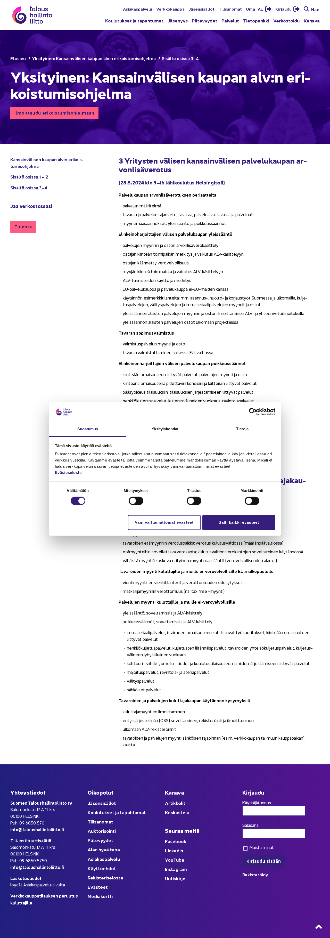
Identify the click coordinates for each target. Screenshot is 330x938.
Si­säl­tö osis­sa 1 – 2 (29, 177)
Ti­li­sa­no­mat (230, 9)
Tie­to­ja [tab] (242, 429)
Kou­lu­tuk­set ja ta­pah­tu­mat (134, 20)
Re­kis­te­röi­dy (255, 874)
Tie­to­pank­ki (256, 20)
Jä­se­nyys (178, 20)
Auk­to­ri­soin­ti (102, 831)
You (169, 859)
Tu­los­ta (23, 226)
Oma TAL (255, 9)
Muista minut (261, 847)
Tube (178, 859)
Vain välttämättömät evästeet (164, 522)
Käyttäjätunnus (256, 802)
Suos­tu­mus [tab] (87, 429)
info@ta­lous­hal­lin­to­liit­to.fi (37, 829)
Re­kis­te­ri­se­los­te (105, 877)
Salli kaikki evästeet (239, 522)
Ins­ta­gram (176, 869)
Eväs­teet (98, 887)
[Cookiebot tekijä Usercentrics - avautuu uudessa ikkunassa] (252, 412)
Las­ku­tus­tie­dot (26, 878)
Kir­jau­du (283, 9)
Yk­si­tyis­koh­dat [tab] (165, 429)
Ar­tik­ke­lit (175, 803)
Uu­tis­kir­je (175, 878)
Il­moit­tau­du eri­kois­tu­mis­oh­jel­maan (54, 113)
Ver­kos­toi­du (286, 20)
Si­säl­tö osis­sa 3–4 (28, 187)
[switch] (136, 501)
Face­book (175, 841)
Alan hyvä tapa (104, 849)
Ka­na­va (312, 20)
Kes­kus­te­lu (177, 812)
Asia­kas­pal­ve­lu (137, 9)
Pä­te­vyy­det (204, 20)
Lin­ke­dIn (174, 850)
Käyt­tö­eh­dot (102, 868)
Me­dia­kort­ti (100, 896)
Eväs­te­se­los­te (68, 472)
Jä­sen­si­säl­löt (201, 9)
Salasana (250, 825)
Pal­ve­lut (230, 20)
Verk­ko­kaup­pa (170, 9)
